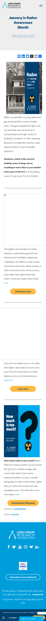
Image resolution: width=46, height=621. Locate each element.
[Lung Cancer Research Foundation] (22, 535)
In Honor (13, 618)
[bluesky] (31, 547)
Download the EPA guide (23, 502)
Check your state (23, 291)
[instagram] (26, 547)
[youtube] (21, 547)
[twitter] (14, 547)
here (6, 283)
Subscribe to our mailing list (23, 577)
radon (15, 514)
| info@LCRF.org (23, 594)
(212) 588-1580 (9, 594)
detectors (8, 380)
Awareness (20, 509)
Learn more (23, 388)
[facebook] (8, 547)
